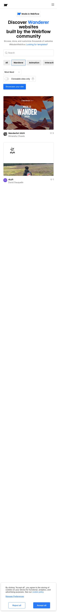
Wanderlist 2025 (16, 133)
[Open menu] (53, 4)
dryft (10, 179)
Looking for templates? (37, 44)
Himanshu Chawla (16, 136)
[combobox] (12, 72)
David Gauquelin (15, 182)
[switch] (7, 78)
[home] (5, 5)
